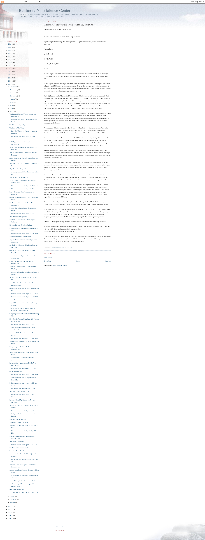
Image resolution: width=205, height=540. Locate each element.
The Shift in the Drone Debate (19, 448)
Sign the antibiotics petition (18, 169)
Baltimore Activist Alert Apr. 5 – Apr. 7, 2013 (23, 445)
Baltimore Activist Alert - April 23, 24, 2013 (23, 233)
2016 (10, 75)
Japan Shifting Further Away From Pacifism (23, 481)
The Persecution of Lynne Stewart (20, 237)
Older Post (108, 261)
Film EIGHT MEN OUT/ (17, 441)
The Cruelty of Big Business (18, 422)
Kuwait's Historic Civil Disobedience (21, 225)
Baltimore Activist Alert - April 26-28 (21, 189)
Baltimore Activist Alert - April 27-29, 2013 (23, 186)
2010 (10, 512)
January (12, 502)
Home (78, 261)
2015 (10, 78)
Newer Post (47, 261)
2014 (10, 81)
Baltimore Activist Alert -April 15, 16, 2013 (23, 368)
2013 (10, 84)
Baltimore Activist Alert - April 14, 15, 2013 (23, 374)
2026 (10, 44)
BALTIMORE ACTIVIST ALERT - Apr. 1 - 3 (23, 492)
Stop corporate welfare (16, 489)
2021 (10, 59)
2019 (10, 65)
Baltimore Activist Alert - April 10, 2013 (22, 411)
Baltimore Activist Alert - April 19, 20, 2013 (23, 297)
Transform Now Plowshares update (20, 451)
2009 (10, 515)
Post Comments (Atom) (59, 265)
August (12, 99)
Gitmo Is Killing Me (15, 371)
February (13, 499)
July (11, 102)
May (11, 108)
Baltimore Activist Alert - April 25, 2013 (22, 213)
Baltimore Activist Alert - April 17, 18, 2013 (23, 338)
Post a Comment (48, 257)
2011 (10, 509)
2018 (10, 69)
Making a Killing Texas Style (18, 177)
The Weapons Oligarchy (17, 125)
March (12, 496)
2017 (10, 72)
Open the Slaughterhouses (17, 419)
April (12, 111)
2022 (10, 56)
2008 (10, 518)
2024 (10, 50)
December (13, 87)
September (13, 96)
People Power (13, 300)
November (13, 90)
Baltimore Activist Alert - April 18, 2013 (22, 324)
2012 (10, 506)
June (11, 105)
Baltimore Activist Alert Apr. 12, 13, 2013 (22, 388)
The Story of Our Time (16, 128)
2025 (10, 47)
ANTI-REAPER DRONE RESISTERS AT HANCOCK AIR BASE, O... (22, 309)
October (13, 93)
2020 (10, 62)
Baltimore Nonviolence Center (44, 10)
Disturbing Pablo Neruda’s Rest (19, 391)
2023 (10, 53)
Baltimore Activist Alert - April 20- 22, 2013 (23, 294)
